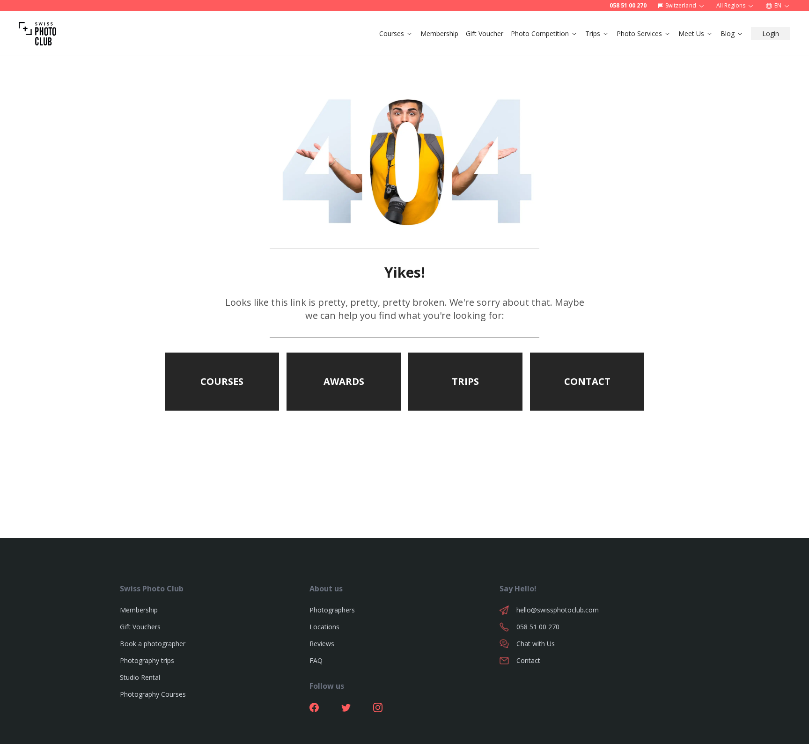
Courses (391, 33)
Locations (324, 626)
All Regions (730, 5)
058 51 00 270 (628, 5)
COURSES (221, 381)
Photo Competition (540, 33)
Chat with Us (535, 643)
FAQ (316, 660)
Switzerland (680, 5)
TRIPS (465, 381)
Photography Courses (153, 694)
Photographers (332, 609)
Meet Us (691, 33)
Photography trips (147, 660)
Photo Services (639, 33)
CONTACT (587, 381)
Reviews (321, 643)
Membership (439, 33)
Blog (728, 33)
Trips (592, 33)
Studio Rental (140, 677)
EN (777, 5)
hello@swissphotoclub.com (557, 609)
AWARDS (344, 381)
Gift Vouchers (140, 626)
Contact (528, 660)
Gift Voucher (484, 33)
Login (770, 33)
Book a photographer (152, 643)
